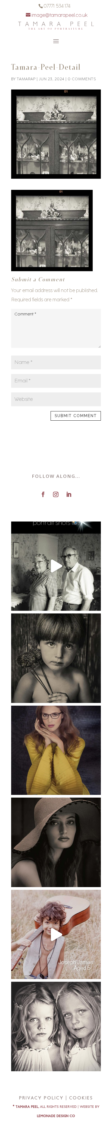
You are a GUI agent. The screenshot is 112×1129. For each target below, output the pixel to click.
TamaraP (26, 79)
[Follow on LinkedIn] (68, 494)
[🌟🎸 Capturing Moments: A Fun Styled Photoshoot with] (56, 934)
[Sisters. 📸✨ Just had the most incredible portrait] (56, 1026)
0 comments (82, 79)
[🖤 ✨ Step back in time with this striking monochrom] (56, 842)
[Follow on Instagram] (55, 494)
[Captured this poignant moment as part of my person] (56, 658)
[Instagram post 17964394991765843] (56, 566)
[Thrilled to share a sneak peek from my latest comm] (56, 750)
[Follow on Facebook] (43, 494)
